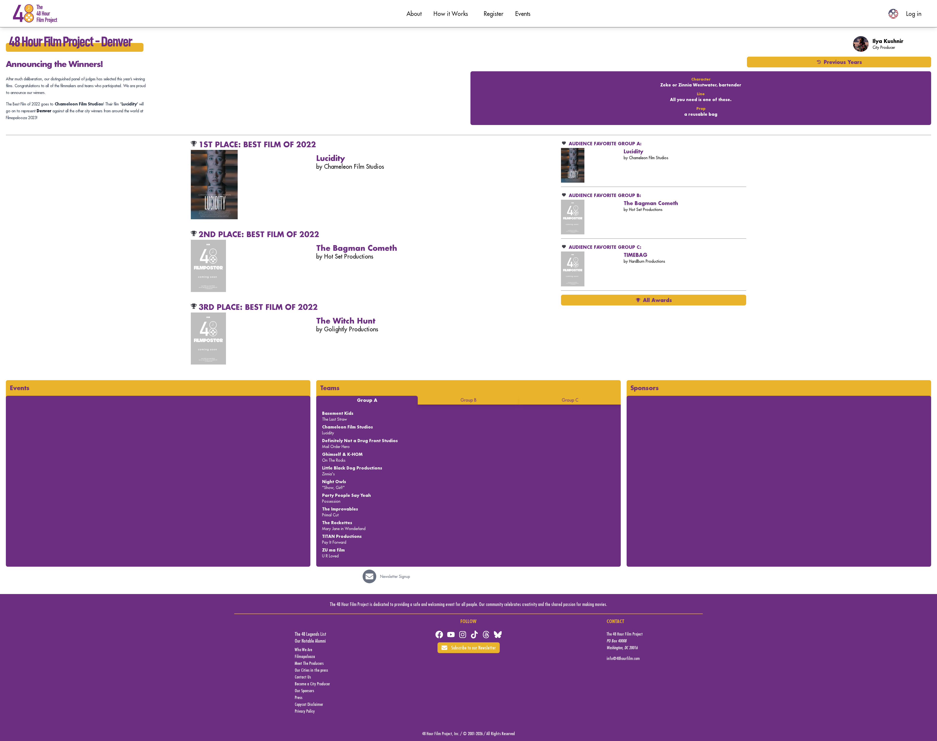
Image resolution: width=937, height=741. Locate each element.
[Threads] (486, 634)
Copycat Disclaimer (309, 704)
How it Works (450, 13)
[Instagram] (463, 634)
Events (522, 13)
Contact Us (303, 676)
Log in (913, 13)
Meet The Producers (309, 663)
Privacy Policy (305, 711)
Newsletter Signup (395, 576)
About (414, 13)
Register (493, 13)
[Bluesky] (498, 634)
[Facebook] (439, 634)
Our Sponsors (304, 690)
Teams (330, 388)
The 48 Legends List (310, 634)
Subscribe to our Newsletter (473, 647)
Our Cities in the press (311, 670)
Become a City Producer (312, 683)
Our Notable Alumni (310, 641)
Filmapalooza (305, 656)
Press (298, 697)
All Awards (657, 300)
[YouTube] (451, 634)
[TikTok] (474, 634)
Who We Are (303, 649)
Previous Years (843, 62)
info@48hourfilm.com (623, 658)
